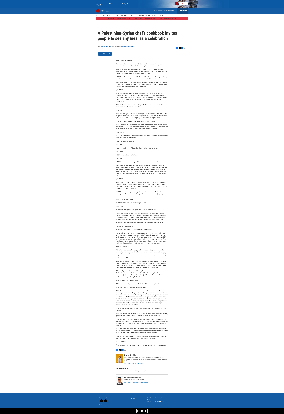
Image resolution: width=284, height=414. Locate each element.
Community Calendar (144, 15)
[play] (98, 11)
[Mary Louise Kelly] (119, 358)
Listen (133, 15)
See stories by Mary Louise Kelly (134, 363)
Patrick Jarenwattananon (127, 46)
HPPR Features (107, 15)
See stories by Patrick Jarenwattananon (136, 382)
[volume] (102, 10)
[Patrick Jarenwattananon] (119, 380)
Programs (124, 15)
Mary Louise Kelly (106, 46)
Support (154, 15)
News (97, 15)
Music (116, 15)
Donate (184, 4)
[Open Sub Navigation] (100, 15)
